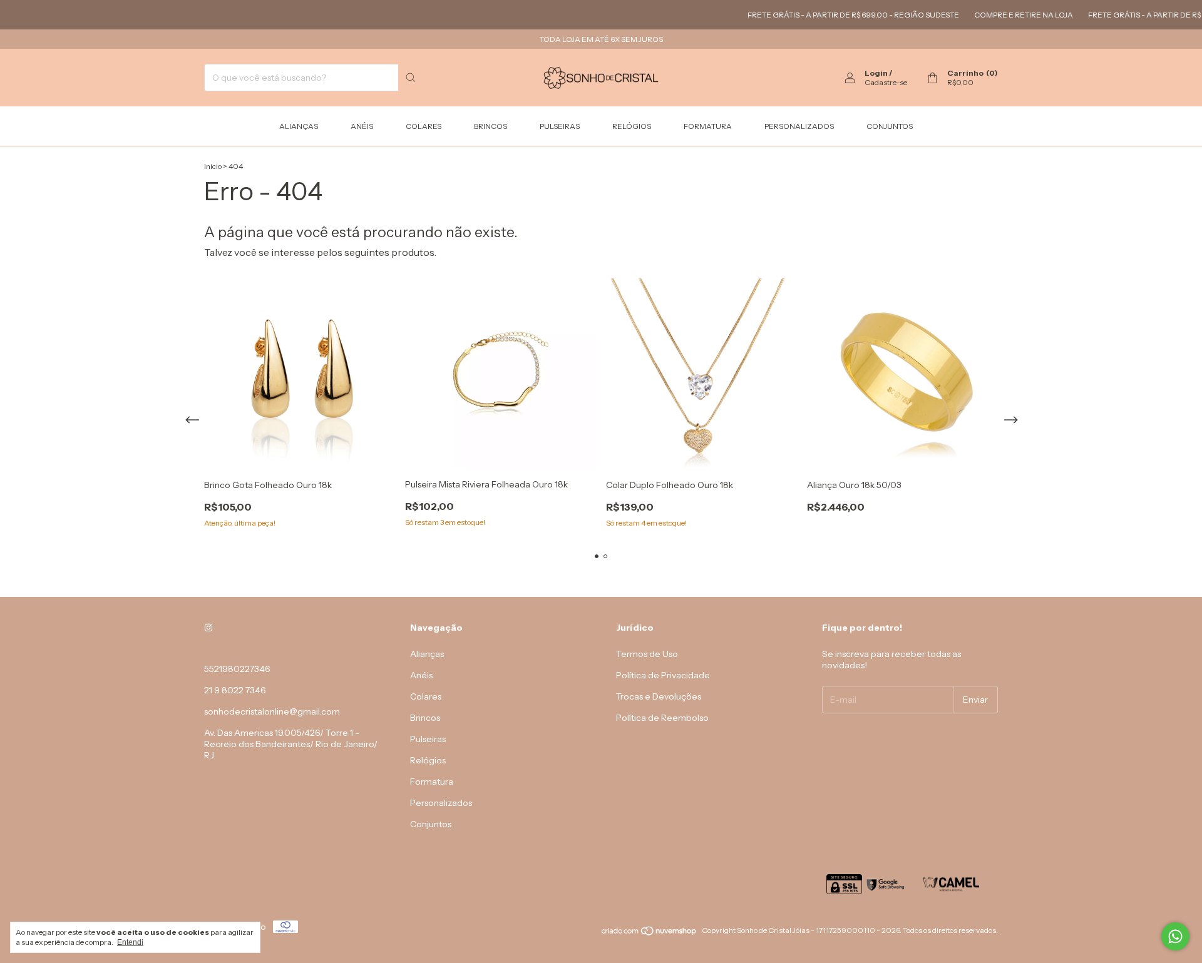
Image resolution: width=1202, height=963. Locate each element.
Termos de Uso (647, 654)
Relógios (631, 126)
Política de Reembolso (662, 717)
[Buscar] (410, 77)
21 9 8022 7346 (235, 690)
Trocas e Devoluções (658, 696)
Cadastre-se (886, 82)
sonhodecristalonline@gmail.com (272, 711)
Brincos (490, 126)
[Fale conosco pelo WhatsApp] (1175, 936)
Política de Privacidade (663, 675)
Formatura (708, 126)
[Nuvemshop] (649, 933)
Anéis (362, 126)
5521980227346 (237, 669)
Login (876, 73)
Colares (423, 126)
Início (213, 166)
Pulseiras (560, 126)
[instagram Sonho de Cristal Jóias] (208, 627)
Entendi (130, 942)
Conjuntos (889, 126)
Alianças (298, 126)
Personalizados (799, 126)
